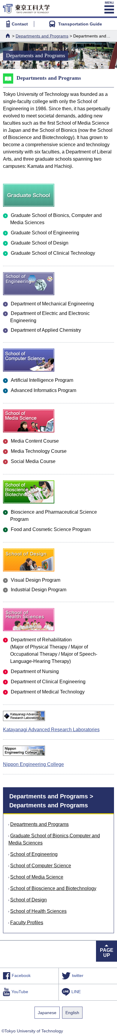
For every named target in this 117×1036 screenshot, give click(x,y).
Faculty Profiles (26, 922)
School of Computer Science (40, 865)
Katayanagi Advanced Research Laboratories (51, 729)
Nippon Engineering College (33, 764)
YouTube (19, 992)
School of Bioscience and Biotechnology (53, 888)
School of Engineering (34, 854)
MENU (109, 7)
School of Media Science (36, 877)
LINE (76, 992)
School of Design (28, 899)
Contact (20, 24)
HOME (8, 36)
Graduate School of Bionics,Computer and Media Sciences (54, 839)
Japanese (47, 1012)
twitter (77, 975)
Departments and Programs (42, 36)
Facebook (21, 975)
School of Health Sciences (38, 911)
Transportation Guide (80, 24)
